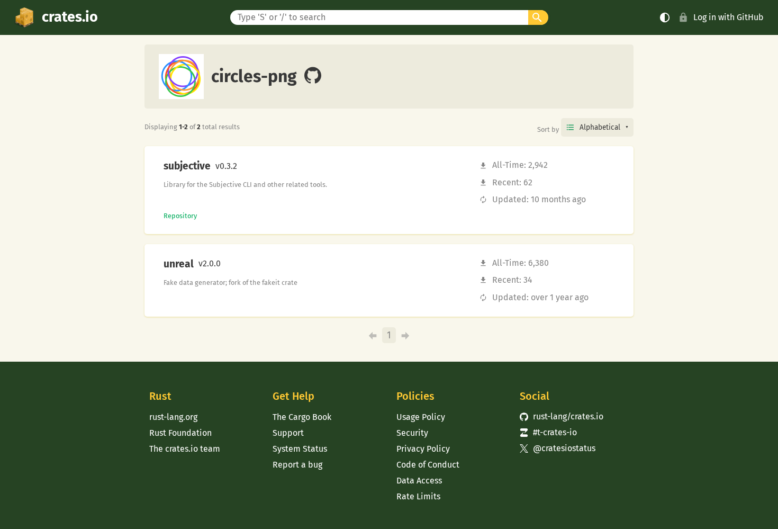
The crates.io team (184, 449)
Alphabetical (600, 127)
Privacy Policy (423, 449)
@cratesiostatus (557, 448)
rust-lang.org (173, 417)
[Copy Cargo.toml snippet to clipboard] (246, 166)
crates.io (70, 16)
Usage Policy (420, 417)
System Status (300, 449)
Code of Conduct (427, 465)
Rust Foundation (180, 433)
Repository (180, 216)
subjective (187, 166)
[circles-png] (312, 76)
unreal (179, 264)
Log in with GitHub (728, 17)
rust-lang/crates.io (561, 416)
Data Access (419, 481)
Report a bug (297, 465)
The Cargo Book (302, 417)
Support (288, 433)
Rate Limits (418, 496)
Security (412, 433)
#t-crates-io (548, 432)
